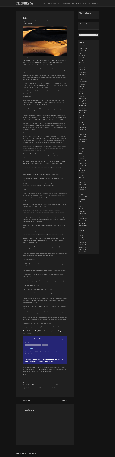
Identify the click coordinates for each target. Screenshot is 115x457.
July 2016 (81, 173)
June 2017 (81, 146)
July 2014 (81, 230)
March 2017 (82, 153)
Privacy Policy (86, 3)
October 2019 (82, 79)
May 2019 (81, 91)
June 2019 (81, 89)
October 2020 (82, 50)
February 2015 (82, 213)
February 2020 (82, 69)
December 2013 (83, 247)
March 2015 (82, 211)
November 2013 (83, 249)
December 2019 (83, 74)
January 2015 (82, 216)
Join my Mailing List (76, 3)
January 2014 (82, 244)
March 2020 (82, 67)
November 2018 (83, 105)
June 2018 (81, 117)
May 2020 (81, 62)
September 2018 (83, 110)
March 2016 (82, 182)
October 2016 (82, 165)
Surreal (55, 21)
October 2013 (82, 252)
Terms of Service (56, 351)
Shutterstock (30, 57)
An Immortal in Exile (56, 384)
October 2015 (82, 194)
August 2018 (82, 113)
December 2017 (83, 132)
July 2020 (81, 57)
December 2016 (83, 161)
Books (59, 3)
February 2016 (82, 185)
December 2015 (83, 189)
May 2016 (81, 177)
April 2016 (81, 180)
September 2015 (83, 197)
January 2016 (82, 187)
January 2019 (82, 101)
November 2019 (83, 77)
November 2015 (83, 192)
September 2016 (83, 168)
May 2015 (81, 206)
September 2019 (83, 81)
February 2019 (82, 98)
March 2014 (82, 240)
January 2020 (82, 72)
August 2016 (82, 170)
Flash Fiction (66, 3)
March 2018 (82, 125)
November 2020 (83, 48)
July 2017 (81, 144)
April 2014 (81, 237)
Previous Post (25, 400)
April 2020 (81, 65)
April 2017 (81, 151)
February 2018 (82, 127)
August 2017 (82, 141)
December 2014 (83, 218)
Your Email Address (30, 343)
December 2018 (83, 103)
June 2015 (81, 204)
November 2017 (83, 134)
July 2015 (81, 201)
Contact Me (95, 3)
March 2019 (82, 96)
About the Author (51, 3)
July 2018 (81, 115)
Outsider (39, 384)
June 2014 (81, 232)
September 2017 (83, 139)
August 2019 (82, 84)
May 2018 (81, 120)
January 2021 (82, 45)
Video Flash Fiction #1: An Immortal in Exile (28, 385)
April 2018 (81, 122)
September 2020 (83, 53)
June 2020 (81, 60)
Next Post (65, 400)
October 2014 (82, 223)
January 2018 (82, 129)
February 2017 (82, 156)
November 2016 (83, 163)
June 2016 (81, 175)
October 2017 (82, 137)
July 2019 (81, 86)
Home (43, 3)
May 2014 (81, 235)
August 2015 (82, 199)
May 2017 (81, 149)
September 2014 (83, 225)
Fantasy (44, 21)
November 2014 (83, 220)
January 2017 (82, 158)
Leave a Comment (27, 23)
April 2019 (81, 93)
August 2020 (82, 55)
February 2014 (82, 242)
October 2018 (82, 108)
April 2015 (81, 208)
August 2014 (82, 228)
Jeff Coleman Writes (24, 2)
